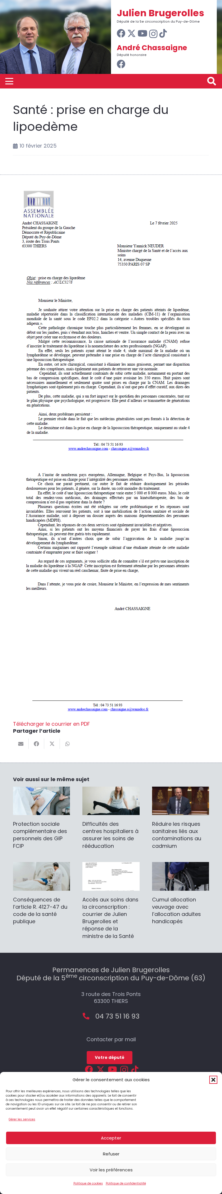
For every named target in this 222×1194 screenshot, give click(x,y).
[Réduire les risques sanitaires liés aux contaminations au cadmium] (180, 818)
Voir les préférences (111, 1170)
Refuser (111, 1154)
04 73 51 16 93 (117, 1016)
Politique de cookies (88, 1183)
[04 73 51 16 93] (88, 1016)
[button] (213, 1080)
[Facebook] (121, 33)
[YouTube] (142, 33)
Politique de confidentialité (126, 1183)
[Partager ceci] (36, 743)
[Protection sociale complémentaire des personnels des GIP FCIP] (41, 818)
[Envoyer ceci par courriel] (21, 743)
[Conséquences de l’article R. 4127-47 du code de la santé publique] (41, 893)
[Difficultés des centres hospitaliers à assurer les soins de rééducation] (110, 818)
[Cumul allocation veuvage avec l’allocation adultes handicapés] (180, 893)
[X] (131, 33)
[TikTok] (163, 33)
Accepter (111, 1138)
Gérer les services (22, 1119)
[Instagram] (153, 34)
